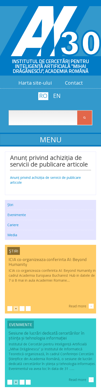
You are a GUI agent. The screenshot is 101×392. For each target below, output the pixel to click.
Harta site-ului (35, 82)
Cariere (13, 224)
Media (12, 235)
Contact (74, 82)
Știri (10, 204)
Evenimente (16, 214)
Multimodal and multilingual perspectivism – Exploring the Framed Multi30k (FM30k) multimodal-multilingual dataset (50, 338)
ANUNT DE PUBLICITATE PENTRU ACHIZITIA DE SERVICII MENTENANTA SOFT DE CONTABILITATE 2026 (52, 264)
